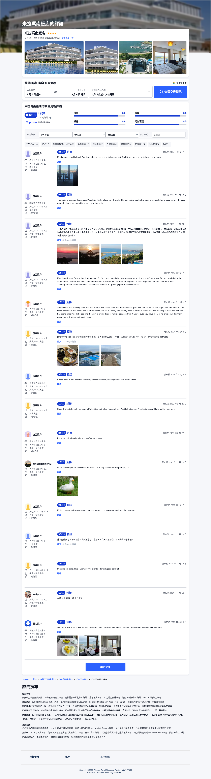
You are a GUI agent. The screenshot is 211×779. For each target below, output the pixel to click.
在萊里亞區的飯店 (48, 679)
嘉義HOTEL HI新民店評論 (34, 732)
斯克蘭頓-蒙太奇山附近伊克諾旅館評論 (82, 710)
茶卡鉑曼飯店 (161, 710)
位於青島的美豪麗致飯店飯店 (35, 728)
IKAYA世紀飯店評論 (152, 697)
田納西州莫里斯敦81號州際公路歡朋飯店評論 (42, 710)
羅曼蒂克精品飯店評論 (32, 697)
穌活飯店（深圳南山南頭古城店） (37, 715)
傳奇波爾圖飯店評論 (54, 697)
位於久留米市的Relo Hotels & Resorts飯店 (94, 728)
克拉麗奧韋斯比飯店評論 (76, 697)
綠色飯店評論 (95, 697)
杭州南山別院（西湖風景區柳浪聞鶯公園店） (75, 715)
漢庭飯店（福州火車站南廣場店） (138, 710)
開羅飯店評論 (158, 702)
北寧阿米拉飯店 (29, 719)
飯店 (35, 679)
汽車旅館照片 (28, 737)
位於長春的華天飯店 (124, 728)
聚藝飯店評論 (105, 706)
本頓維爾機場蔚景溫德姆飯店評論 (157, 706)
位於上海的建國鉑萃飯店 (62, 728)
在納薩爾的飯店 (66, 679)
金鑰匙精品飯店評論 (111, 710)
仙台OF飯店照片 (176, 732)
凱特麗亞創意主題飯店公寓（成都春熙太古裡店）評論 (46, 706)
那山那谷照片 (43, 737)
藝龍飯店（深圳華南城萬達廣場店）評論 (40, 702)
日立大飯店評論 (92, 732)
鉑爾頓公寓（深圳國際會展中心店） (168, 715)
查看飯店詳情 (67, 38)
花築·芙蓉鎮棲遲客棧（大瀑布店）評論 (65, 732)
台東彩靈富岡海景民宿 (107, 715)
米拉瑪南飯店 (82, 679)
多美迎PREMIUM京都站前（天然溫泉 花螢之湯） (61, 719)
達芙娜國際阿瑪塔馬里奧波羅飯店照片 (88, 737)
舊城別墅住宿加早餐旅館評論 (127, 706)
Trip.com (26, 679)
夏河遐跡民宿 (91, 719)
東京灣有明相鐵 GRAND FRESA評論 (150, 732)
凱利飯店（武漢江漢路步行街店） (135, 715)
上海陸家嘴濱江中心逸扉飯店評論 (116, 732)
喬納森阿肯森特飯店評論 (139, 702)
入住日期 (31, 90)
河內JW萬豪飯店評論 (131, 697)
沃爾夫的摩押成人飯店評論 (85, 706)
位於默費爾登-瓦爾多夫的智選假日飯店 (153, 728)
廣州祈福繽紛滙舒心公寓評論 (74, 702)
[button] (191, 4)
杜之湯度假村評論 (112, 697)
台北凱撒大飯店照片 (60, 737)
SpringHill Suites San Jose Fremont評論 (107, 702)
